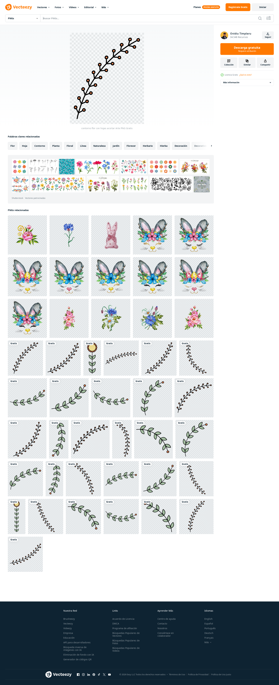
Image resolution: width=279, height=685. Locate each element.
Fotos (58, 7)
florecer (131, 145)
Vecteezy (68, 623)
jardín (116, 145)
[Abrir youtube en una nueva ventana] (109, 674)
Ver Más (201, 184)
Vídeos (72, 7)
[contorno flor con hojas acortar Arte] (25, 358)
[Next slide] (208, 146)
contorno (39, 145)
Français (209, 637)
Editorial (89, 7)
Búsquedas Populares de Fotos (126, 642)
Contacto (162, 623)
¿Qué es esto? (245, 74)
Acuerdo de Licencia (123, 618)
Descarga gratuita (247, 49)
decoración (181, 145)
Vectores (42, 7)
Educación (69, 637)
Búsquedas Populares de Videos (126, 649)
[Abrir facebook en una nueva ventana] (78, 674)
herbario (148, 145)
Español (208, 623)
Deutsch (208, 633)
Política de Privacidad (198, 674)
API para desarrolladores (77, 642)
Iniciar (262, 7)
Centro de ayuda (166, 618)
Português (210, 628)
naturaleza (99, 145)
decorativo (200, 145)
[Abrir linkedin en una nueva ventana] (88, 674)
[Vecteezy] (18, 7)
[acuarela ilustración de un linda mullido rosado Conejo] (110, 234)
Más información (231, 82)
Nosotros (162, 628)
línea (83, 145)
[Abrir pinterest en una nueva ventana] (94, 674)
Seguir (268, 37)
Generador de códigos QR (77, 659)
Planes (197, 7)
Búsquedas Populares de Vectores (126, 634)
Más (103, 7)
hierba (163, 145)
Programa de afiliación (124, 628)
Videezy (67, 628)
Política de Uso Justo (221, 674)
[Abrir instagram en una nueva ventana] (83, 674)
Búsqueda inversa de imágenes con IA (74, 648)
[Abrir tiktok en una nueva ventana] (99, 674)
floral (70, 145)
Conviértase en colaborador (165, 634)
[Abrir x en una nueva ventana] (104, 674)
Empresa (68, 633)
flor (12, 145)
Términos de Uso (177, 674)
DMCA (115, 623)
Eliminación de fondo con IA (78, 654)
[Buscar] (260, 18)
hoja (24, 145)
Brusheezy (69, 618)
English (208, 618)
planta (55, 145)
